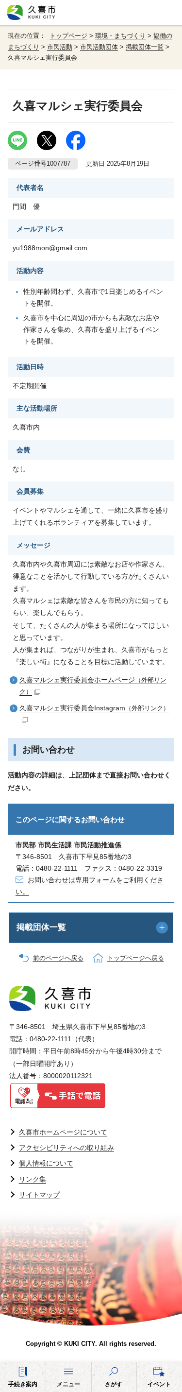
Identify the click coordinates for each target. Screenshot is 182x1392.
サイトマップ (39, 1195)
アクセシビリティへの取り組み (66, 1147)
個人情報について (46, 1163)
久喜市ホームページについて (63, 1132)
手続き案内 (22, 1384)
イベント (159, 1384)
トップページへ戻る (135, 958)
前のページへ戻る (58, 958)
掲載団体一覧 (145, 47)
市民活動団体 (99, 47)
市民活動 (59, 47)
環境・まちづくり (120, 36)
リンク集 (32, 1179)
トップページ (68, 36)
